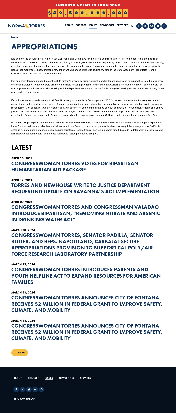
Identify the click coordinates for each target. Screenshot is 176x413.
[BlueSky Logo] (151, 26)
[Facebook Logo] (139, 26)
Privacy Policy (24, 399)
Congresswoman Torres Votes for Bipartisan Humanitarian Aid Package (74, 166)
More (18, 352)
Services (122, 25)
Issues (93, 25)
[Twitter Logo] (145, 26)
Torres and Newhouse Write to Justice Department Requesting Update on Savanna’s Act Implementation (85, 188)
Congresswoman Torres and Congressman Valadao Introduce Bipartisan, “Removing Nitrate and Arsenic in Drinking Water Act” (85, 213)
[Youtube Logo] (158, 26)
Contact (80, 25)
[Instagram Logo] (164, 26)
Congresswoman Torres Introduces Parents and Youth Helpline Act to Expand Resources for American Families (86, 275)
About (69, 25)
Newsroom (107, 25)
